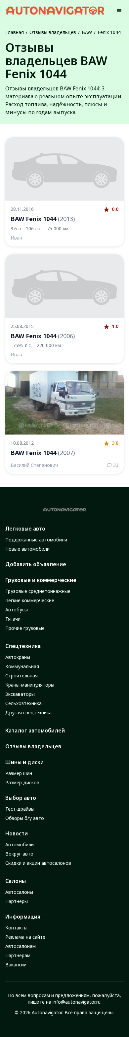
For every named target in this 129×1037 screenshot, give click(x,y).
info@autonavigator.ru (77, 1002)
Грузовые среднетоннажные (37, 591)
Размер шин (18, 773)
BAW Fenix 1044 (43, 219)
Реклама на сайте (25, 937)
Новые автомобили (27, 549)
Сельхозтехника (23, 703)
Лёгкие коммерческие (29, 600)
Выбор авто (20, 797)
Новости (16, 833)
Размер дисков (22, 782)
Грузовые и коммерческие (40, 580)
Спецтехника (23, 646)
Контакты (16, 927)
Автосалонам (20, 946)
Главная (14, 32)
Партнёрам (17, 955)
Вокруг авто (19, 854)
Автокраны (17, 657)
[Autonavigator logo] (55, 10)
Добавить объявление (35, 564)
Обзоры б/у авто (24, 818)
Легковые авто (25, 528)
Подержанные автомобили (36, 539)
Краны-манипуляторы (29, 685)
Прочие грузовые (25, 628)
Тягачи (13, 619)
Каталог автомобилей (35, 730)
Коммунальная (22, 666)
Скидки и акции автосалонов (38, 863)
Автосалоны (19, 892)
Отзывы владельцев (52, 32)
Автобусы (16, 609)
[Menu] (119, 10)
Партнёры (16, 901)
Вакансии (15, 964)
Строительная (21, 675)
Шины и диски (24, 762)
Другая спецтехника (28, 712)
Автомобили (19, 844)
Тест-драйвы (19, 809)
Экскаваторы (20, 694)
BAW (87, 32)
